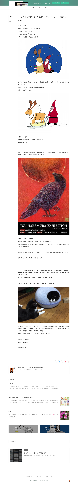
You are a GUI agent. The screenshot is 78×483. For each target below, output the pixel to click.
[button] (33, 8)
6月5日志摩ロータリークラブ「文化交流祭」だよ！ (21, 397)
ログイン (65, 2)
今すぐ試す (56, 2)
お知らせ (11, 383)
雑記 (10, 411)
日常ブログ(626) (29, 351)
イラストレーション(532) (22, 351)
